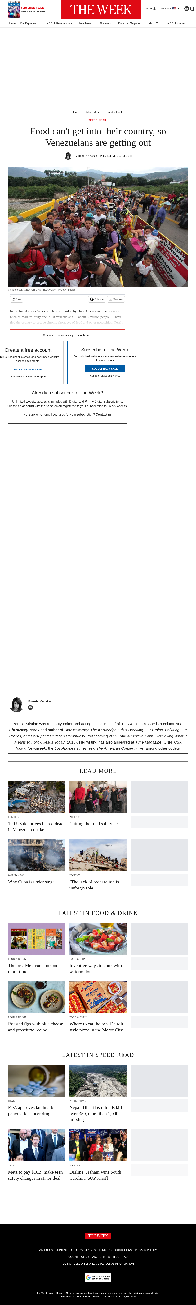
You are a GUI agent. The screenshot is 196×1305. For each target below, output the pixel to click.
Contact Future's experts (76, 1250)
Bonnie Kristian (87, 155)
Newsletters (85, 23)
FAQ (125, 1256)
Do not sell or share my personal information (98, 1263)
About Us (46, 1250)
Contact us (104, 414)
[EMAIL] (31, 707)
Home (75, 111)
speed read (97, 120)
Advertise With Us (105, 1256)
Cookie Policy (78, 1256)
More (152, 23)
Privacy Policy (146, 1250)
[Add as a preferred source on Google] (98, 1277)
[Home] (12, 23)
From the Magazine (129, 23)
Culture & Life (93, 111)
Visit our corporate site (146, 1293)
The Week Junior (175, 23)
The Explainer (28, 23)
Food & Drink (114, 111)
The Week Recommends (58, 23)
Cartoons (105, 23)
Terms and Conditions (115, 1250)
